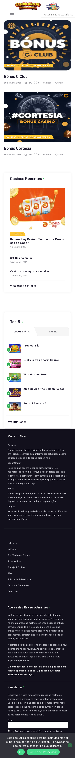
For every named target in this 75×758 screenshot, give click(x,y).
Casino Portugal (41, 65)
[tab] (22, 331)
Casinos (12, 445)
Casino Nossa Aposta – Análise (30, 271)
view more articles (23, 286)
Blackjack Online (16, 567)
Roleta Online (14, 561)
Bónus (9, 65)
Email (10, 720)
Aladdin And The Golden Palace (43, 388)
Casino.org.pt (14, 702)
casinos (47, 83)
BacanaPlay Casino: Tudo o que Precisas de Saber (37, 241)
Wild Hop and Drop (35, 374)
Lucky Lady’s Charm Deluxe (41, 360)
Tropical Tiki (31, 345)
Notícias (12, 549)
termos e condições (33, 731)
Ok (21, 752)
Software (12, 543)
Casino (19, 234)
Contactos (13, 591)
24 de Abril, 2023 (18, 262)
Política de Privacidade (19, 579)
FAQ (10, 573)
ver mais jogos (17, 422)
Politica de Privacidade (43, 752)
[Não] (70, 745)
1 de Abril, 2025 (18, 247)
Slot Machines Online (19, 555)
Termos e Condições (18, 585)
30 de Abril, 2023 (12, 83)
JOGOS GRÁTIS (22, 331)
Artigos (11, 506)
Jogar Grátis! (14, 463)
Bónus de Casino (22, 65)
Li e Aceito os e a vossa (35, 732)
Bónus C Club (16, 76)
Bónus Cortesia (17, 148)
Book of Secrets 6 (34, 403)
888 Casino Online (21, 258)
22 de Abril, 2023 (18, 275)
